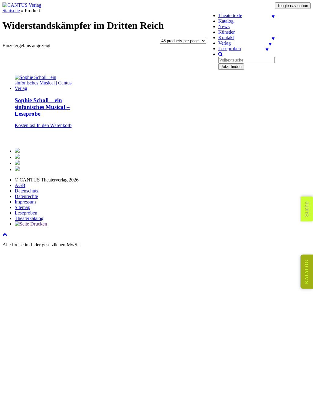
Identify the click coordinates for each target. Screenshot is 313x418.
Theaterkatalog (29, 218)
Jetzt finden (231, 66)
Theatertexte (230, 15)
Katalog (226, 21)
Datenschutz (27, 190)
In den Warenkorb (54, 125)
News (224, 26)
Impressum (25, 201)
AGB (20, 185)
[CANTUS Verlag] (21, 5)
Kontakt (226, 37)
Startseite (11, 10)
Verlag (224, 43)
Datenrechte (26, 196)
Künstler (226, 32)
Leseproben (229, 48)
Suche (307, 209)
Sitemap (22, 207)
